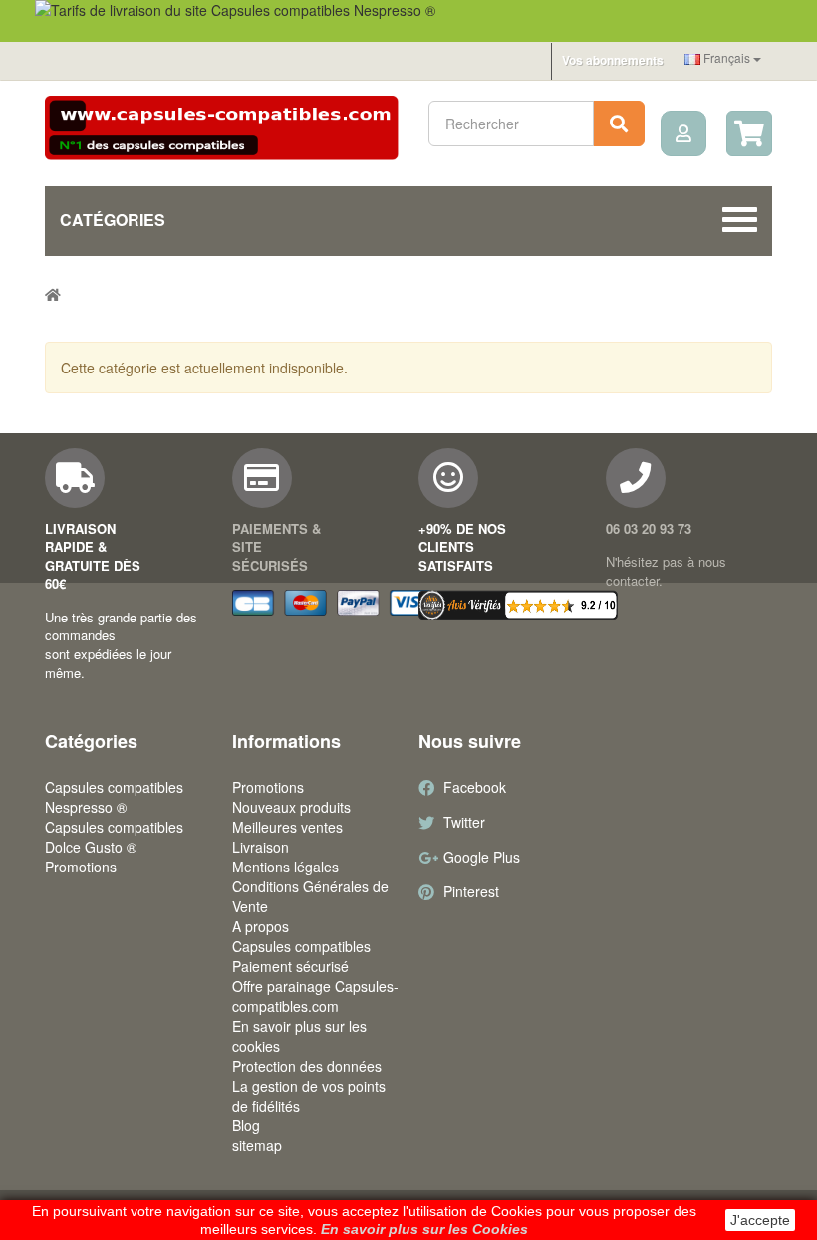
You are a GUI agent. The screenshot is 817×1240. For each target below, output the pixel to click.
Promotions (81, 866)
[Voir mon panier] (749, 133)
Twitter (464, 822)
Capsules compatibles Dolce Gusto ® (114, 837)
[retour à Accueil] (53, 294)
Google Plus (481, 857)
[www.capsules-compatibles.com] (222, 128)
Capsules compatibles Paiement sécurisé (301, 956)
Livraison (260, 847)
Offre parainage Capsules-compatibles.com (315, 996)
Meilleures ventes (287, 827)
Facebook (474, 787)
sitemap (257, 1145)
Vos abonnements (613, 60)
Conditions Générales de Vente (310, 896)
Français (726, 57)
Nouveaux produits (291, 807)
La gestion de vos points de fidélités (309, 1096)
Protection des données (307, 1066)
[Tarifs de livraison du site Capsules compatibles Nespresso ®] (408, 21)
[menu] (683, 133)
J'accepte (760, 1220)
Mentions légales (285, 866)
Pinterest (471, 891)
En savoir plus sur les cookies (299, 1036)
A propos (260, 926)
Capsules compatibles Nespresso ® (114, 797)
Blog (246, 1125)
